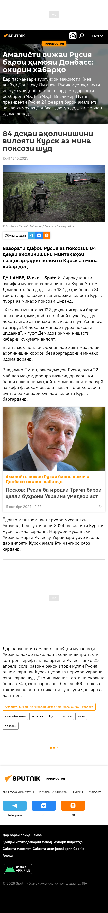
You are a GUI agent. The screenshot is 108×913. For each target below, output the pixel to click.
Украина (37, 716)
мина (81, 716)
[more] (100, 506)
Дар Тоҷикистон (18, 792)
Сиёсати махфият (17, 848)
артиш (67, 716)
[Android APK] (18, 869)
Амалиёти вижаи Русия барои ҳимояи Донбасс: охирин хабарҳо (47, 479)
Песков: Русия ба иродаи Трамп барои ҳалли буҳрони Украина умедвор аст (54, 492)
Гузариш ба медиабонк (60, 226)
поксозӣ (10, 726)
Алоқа (8, 855)
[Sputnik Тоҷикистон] (15, 37)
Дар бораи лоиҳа (16, 835)
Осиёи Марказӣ (53, 792)
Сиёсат (95, 792)
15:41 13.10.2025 (15, 158)
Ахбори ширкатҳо (68, 842)
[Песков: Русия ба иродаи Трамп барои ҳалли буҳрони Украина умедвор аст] (54, 439)
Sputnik (11, 226)
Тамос (37, 835)
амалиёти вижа (15, 716)
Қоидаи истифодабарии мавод (27, 842)
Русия (53, 716)
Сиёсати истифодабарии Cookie (58, 848)
